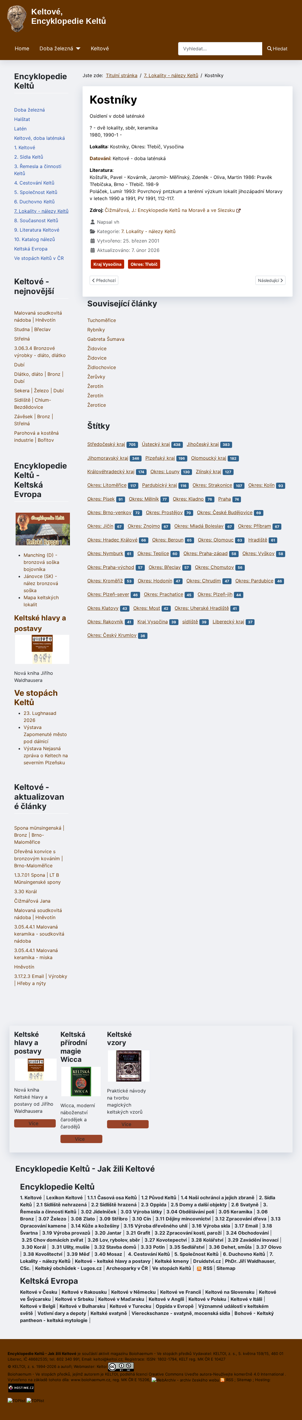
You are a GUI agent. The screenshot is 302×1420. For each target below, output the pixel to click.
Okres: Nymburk (105, 553)
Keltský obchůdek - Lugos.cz (68, 1268)
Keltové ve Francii (180, 1292)
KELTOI (111, 1374)
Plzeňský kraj (160, 458)
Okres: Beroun (167, 540)
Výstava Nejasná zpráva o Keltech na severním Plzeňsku (46, 755)
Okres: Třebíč (144, 264)
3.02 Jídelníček (98, 1212)
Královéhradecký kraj (110, 471)
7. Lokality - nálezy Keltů (41, 211)
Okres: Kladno (188, 499)
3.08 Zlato (83, 1219)
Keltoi (102, 1366)
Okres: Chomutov (214, 567)
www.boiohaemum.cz (90, 1379)
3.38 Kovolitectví (42, 1254)
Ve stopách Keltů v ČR (39, 258)
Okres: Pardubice (254, 581)
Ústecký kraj (156, 444)
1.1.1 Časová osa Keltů (112, 1197)
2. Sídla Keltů (28, 157)
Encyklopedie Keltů (57, 1187)
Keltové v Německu (133, 1292)
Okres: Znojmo (144, 526)
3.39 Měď (78, 1254)
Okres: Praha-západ (205, 553)
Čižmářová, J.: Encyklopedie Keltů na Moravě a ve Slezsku (170, 210)
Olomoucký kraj (208, 458)
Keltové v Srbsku (74, 1299)
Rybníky (96, 330)
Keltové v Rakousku (84, 1292)
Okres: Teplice (153, 553)
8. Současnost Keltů (36, 220)
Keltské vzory (119, 1038)
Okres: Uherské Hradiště (202, 608)
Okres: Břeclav (165, 567)
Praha (224, 499)
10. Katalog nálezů (34, 239)
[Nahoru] (291, 1409)
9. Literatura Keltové (36, 230)
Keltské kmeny (172, 1261)
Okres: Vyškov (258, 553)
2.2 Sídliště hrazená (114, 1205)
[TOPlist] (16, 1400)
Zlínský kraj (208, 471)
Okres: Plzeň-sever (108, 594)
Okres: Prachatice (163, 594)
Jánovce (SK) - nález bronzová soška (41, 583)
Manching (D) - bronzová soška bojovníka (41, 562)
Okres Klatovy (103, 608)
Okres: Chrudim (203, 581)
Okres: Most (146, 608)
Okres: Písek (101, 499)
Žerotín (95, 386)
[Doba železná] (77, 48)
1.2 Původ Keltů (158, 1197)
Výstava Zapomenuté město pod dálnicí (45, 734)
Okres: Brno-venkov (109, 512)
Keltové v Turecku (130, 1306)
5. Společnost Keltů (35, 192)
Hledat (280, 49)
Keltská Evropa (30, 249)
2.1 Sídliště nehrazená (61, 1205)
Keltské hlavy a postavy (28, 1042)
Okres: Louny (165, 471)
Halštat (22, 119)
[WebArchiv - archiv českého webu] (186, 1379)
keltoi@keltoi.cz (107, 1359)
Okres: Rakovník (105, 622)
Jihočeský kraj (203, 444)
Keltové (100, 48)
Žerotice (96, 405)
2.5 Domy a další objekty (199, 1205)
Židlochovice (101, 367)
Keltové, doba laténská (39, 138)
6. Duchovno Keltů (34, 202)
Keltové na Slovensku (230, 1292)
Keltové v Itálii (246, 1299)
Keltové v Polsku (207, 1299)
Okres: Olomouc (216, 540)
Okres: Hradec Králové (112, 540)
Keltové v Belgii (37, 1306)
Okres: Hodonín (155, 581)
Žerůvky (96, 377)
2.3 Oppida (153, 1205)
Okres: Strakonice (212, 485)
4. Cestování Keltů (34, 183)
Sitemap (225, 1268)
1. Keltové (24, 147)
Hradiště (257, 540)
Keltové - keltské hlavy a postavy (112, 1261)
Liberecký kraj (228, 622)
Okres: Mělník (144, 499)
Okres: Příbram (254, 526)
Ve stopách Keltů (36, 697)
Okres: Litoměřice (107, 485)
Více (33, 1123)
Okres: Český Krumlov (112, 635)
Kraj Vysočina (107, 264)
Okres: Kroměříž (105, 581)
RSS (229, 1379)
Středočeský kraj (106, 444)
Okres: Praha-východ (110, 567)
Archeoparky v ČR (127, 1268)
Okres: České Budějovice (224, 512)
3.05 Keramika (235, 1212)
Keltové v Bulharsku (82, 1306)
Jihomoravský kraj (107, 458)
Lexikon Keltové (64, 1197)
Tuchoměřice (101, 320)
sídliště (190, 622)
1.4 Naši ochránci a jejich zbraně (218, 1197)
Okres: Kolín (261, 485)
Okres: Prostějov (164, 512)
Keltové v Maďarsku (121, 1299)
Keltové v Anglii (166, 1299)
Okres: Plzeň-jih (215, 594)
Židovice (96, 348)
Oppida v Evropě (175, 1306)
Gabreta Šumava (105, 339)
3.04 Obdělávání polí (190, 1212)
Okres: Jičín (100, 526)
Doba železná (56, 48)
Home (22, 48)
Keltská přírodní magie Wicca (73, 1046)
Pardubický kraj (159, 485)
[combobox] (220, 48)
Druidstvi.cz (207, 1261)
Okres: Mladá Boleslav (199, 526)
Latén (20, 129)
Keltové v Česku (38, 1292)
